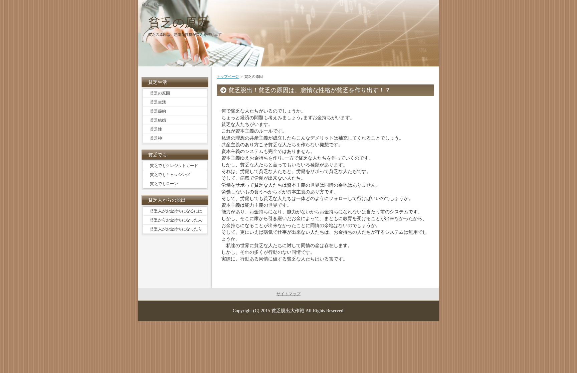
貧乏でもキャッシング (170, 174)
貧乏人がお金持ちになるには (176, 211)
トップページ (228, 76)
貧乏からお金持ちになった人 (176, 220)
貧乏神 (156, 138)
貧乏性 (156, 129)
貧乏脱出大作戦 (287, 310)
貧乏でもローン (164, 183)
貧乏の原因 (178, 22)
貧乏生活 (158, 102)
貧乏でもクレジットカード (174, 165)
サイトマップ (288, 294)
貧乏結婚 (158, 120)
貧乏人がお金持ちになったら (176, 229)
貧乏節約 (158, 111)
